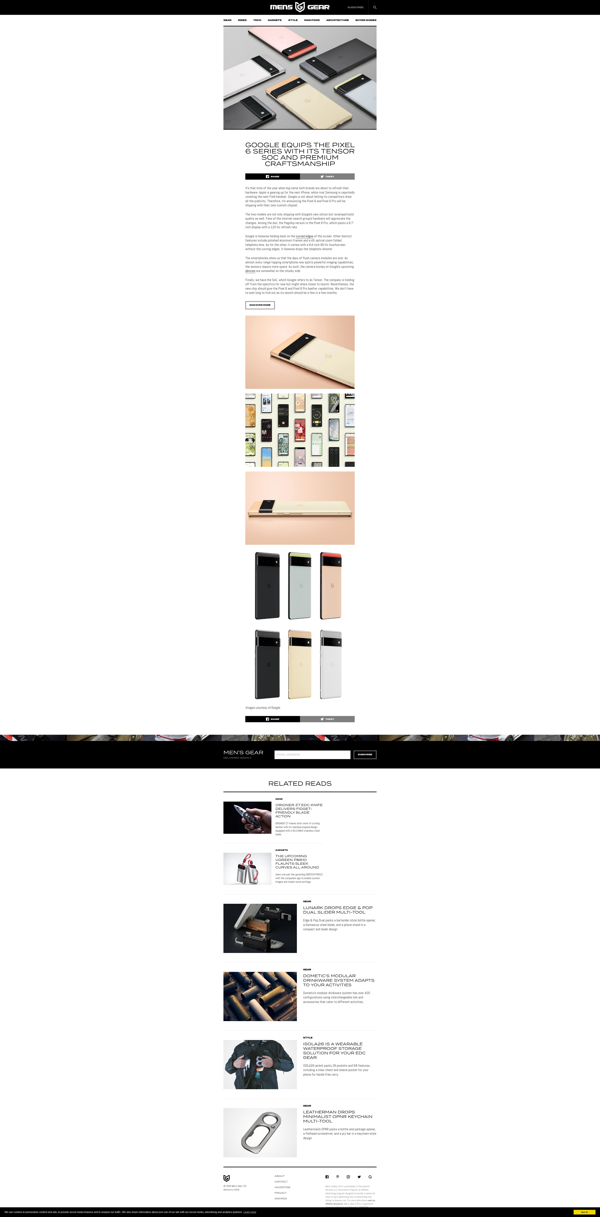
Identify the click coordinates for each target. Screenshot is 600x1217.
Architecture (337, 20)
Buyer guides (366, 20)
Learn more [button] (250, 1212)
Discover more (260, 305)
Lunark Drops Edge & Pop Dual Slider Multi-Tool (337, 910)
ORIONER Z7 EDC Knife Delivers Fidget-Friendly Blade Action (299, 811)
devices (250, 271)
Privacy (281, 1193)
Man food (312, 20)
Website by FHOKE (231, 1189)
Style (293, 20)
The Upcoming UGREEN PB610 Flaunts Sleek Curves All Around (297, 862)
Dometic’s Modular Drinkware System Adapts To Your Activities (339, 980)
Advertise (282, 1187)
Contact (281, 1182)
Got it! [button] (584, 1212)
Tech (257, 20)
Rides (242, 20)
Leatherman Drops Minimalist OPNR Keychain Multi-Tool (337, 1116)
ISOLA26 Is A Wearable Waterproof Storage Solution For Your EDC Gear (334, 1051)
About (280, 1176)
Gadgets (275, 20)
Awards (281, 1198)
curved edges (304, 236)
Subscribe (365, 754)
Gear (227, 20)
